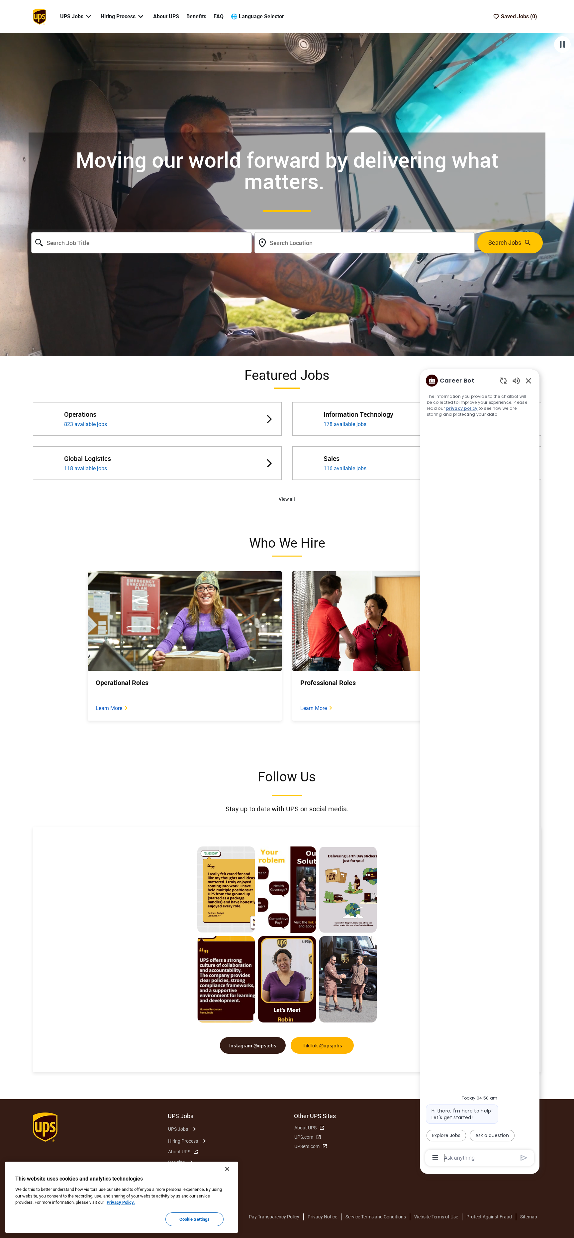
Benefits (196, 16)
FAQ (219, 16)
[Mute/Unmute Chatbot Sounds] (516, 380)
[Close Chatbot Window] (528, 380)
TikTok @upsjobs (322, 1045)
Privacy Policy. (121, 1202)
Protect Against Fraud (489, 1216)
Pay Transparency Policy (274, 1216)
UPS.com (303, 1137)
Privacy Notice (322, 1216)
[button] (287, 499)
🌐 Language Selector (257, 16)
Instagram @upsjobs (252, 1045)
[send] (524, 1158)
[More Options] (435, 1158)
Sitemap (528, 1216)
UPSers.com (307, 1146)
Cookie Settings (194, 1218)
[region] (479, 768)
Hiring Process (183, 1141)
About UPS (166, 16)
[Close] (227, 1169)
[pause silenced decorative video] (562, 44)
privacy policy (462, 408)
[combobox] (141, 242)
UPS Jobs (178, 1129)
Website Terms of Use (436, 1216)
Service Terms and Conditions (375, 1216)
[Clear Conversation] (503, 380)
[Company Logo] (39, 16)
